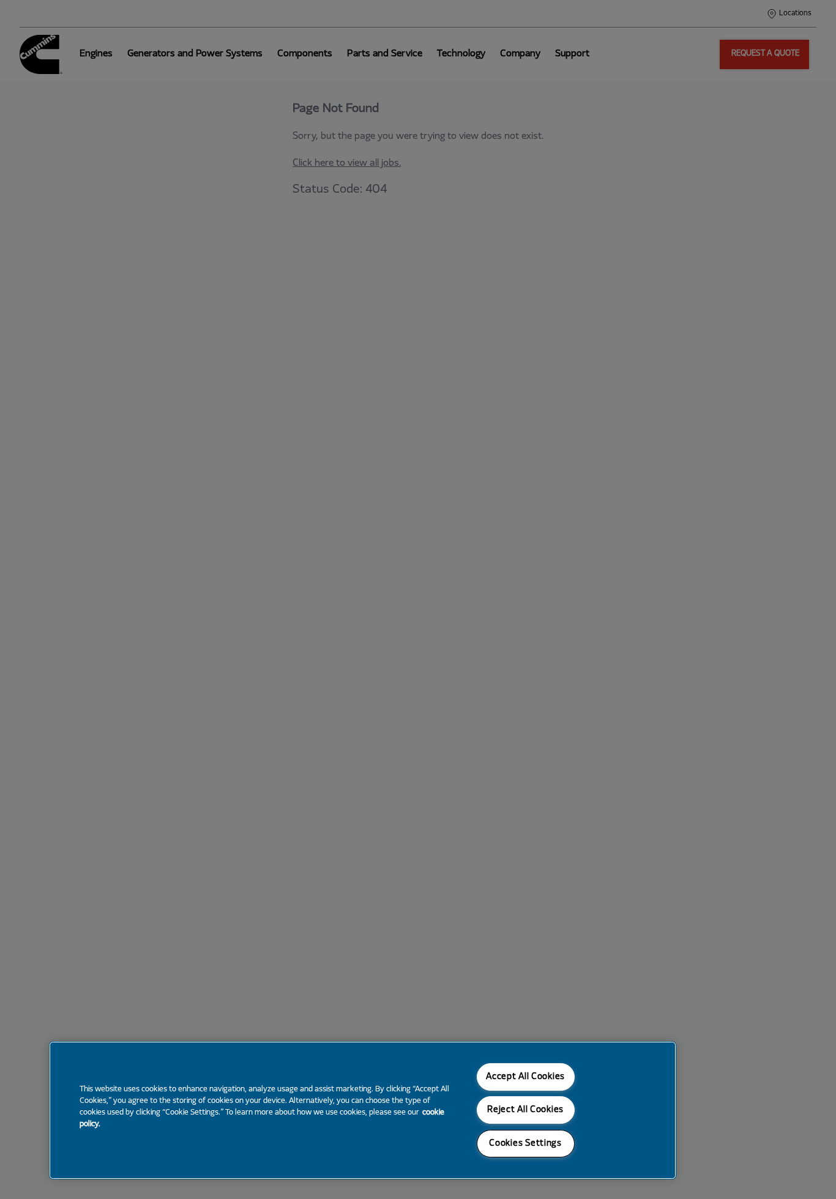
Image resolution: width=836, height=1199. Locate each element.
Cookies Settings (525, 1143)
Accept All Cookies (525, 1077)
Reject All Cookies (525, 1110)
